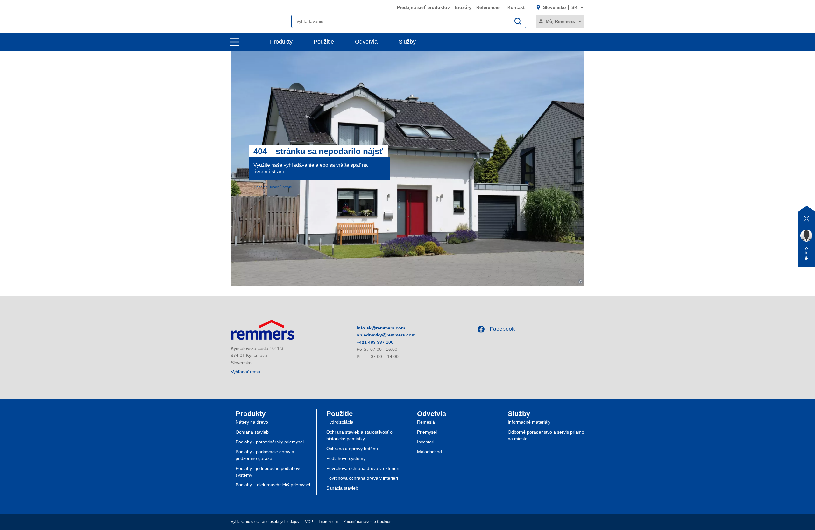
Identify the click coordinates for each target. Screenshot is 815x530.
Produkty (281, 42)
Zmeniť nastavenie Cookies (367, 521)
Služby (407, 42)
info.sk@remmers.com (381, 327)
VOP (309, 521)
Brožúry (463, 7)
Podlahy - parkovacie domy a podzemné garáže (265, 455)
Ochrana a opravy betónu (352, 448)
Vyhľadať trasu (245, 371)
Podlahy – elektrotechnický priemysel (273, 484)
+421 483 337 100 (375, 342)
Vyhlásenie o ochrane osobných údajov (265, 521)
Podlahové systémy (345, 458)
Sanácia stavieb (342, 488)
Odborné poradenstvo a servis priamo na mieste (546, 435)
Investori (425, 441)
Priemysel (427, 432)
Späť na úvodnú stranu (274, 187)
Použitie (324, 42)
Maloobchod (429, 451)
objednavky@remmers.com (386, 334)
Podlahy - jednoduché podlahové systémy (269, 471)
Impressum (328, 521)
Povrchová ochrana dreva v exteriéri (362, 468)
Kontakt (516, 7)
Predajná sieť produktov (423, 7)
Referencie (488, 7)
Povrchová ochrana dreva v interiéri (362, 478)
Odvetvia (366, 42)
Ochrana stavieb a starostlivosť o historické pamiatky (359, 435)
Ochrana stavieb (252, 432)
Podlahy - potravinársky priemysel (270, 441)
